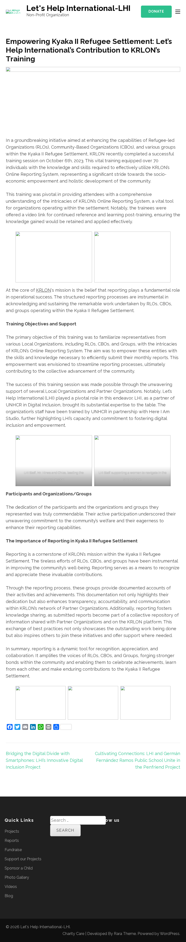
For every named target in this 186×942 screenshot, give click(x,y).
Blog (9, 896)
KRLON (43, 290)
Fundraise (13, 849)
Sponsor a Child (19, 868)
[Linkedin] (111, 831)
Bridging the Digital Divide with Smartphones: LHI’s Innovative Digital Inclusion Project (44, 760)
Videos (11, 886)
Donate (156, 11)
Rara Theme (125, 933)
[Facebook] (97, 831)
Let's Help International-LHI (78, 8)
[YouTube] (129, 831)
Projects (12, 831)
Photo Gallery (17, 877)
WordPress (169, 933)
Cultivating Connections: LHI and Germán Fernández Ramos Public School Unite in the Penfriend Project (137, 760)
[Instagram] (120, 831)
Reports (12, 840)
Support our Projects (23, 859)
